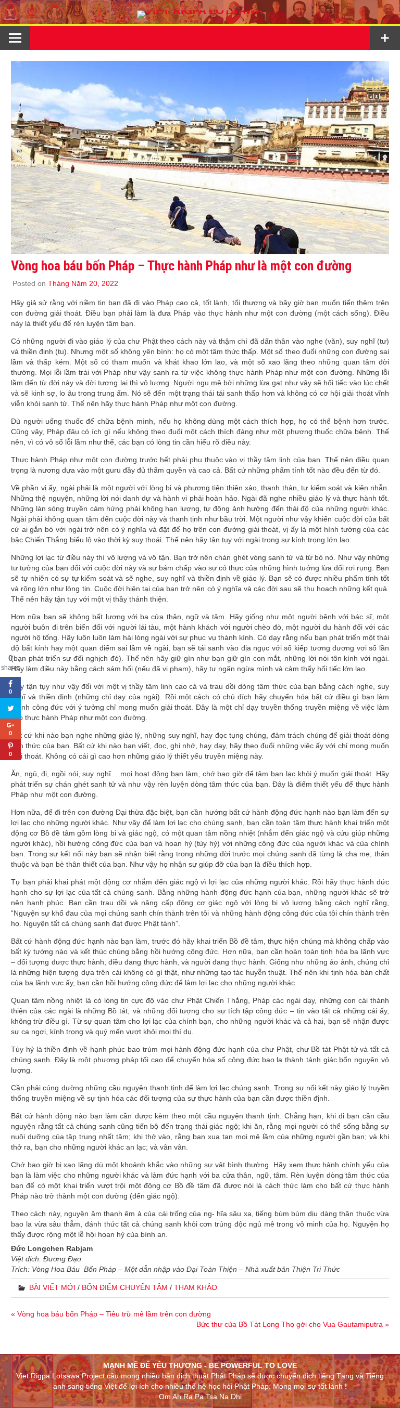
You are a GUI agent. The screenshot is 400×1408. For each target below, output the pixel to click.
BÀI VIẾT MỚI (52, 1287)
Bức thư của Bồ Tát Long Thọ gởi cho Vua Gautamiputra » (292, 1324)
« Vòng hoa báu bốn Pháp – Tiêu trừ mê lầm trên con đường (111, 1314)
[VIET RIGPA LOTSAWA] (200, 10)
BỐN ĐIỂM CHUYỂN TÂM (125, 1287)
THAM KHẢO (195, 1287)
